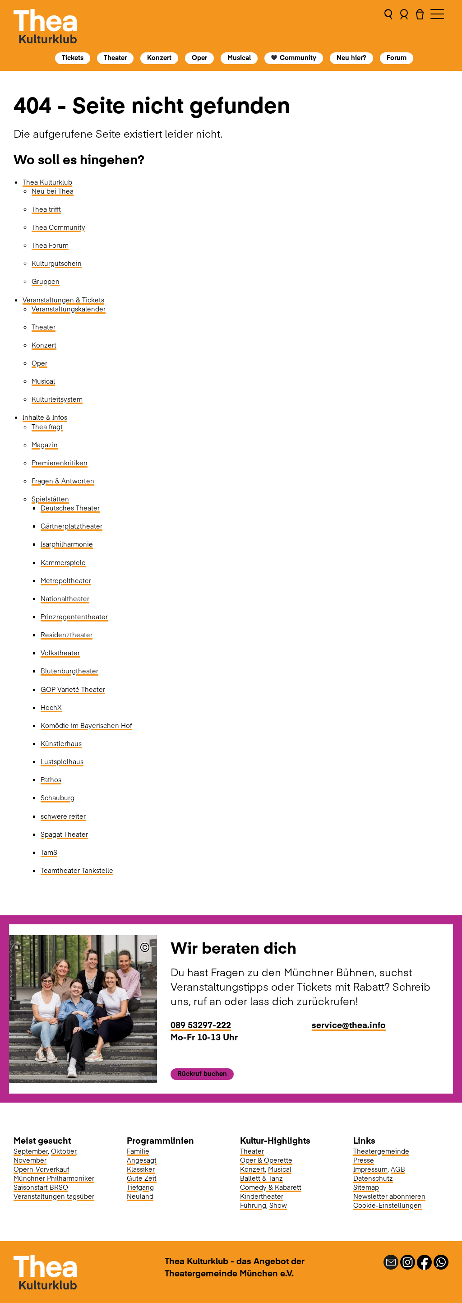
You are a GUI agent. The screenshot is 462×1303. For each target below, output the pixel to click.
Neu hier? (352, 57)
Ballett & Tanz (261, 1177)
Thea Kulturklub (47, 181)
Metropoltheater (66, 580)
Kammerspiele (63, 562)
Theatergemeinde (381, 1150)
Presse (363, 1159)
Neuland (140, 1196)
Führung (253, 1205)
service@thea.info (349, 1024)
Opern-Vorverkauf (41, 1168)
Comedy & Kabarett (270, 1187)
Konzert (159, 57)
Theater (115, 57)
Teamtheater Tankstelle (77, 870)
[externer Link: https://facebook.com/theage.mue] (424, 1261)
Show (278, 1205)
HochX (51, 707)
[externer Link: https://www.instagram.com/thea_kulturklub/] (407, 1261)
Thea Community (58, 227)
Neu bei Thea (53, 190)
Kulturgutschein (57, 263)
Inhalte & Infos (45, 417)
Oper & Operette (266, 1159)
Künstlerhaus (61, 743)
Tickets (72, 57)
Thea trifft (46, 208)
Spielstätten (50, 498)
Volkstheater (60, 652)
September (31, 1150)
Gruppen (46, 281)
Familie (138, 1150)
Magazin (45, 444)
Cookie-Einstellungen (387, 1205)
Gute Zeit (142, 1177)
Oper (199, 57)
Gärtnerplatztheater (71, 525)
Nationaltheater (65, 598)
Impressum (370, 1168)
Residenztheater (66, 634)
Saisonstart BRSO (41, 1187)
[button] (388, 26)
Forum (397, 57)
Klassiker (141, 1168)
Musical (239, 57)
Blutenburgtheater (69, 670)
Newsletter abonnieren (389, 1196)
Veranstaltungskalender (69, 308)
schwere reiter (63, 816)
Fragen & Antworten (63, 480)
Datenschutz (373, 1177)
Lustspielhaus (62, 761)
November (30, 1159)
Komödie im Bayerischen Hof (86, 725)
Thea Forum (50, 245)
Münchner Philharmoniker (54, 1177)
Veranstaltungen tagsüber (54, 1196)
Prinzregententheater (74, 616)
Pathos (51, 779)
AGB (398, 1168)
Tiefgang (140, 1187)
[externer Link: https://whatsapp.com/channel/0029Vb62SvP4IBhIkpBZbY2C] (441, 1261)
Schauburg (57, 797)
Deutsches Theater (70, 507)
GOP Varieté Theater (73, 689)
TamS (49, 852)
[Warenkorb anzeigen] (420, 26)
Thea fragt (47, 426)
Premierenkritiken (60, 462)
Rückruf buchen (202, 1073)
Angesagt (142, 1159)
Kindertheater (261, 1196)
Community (298, 57)
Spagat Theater (64, 834)
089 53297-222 (201, 1024)
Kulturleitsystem (57, 398)
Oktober (63, 1150)
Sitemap (366, 1187)
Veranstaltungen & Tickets (63, 299)
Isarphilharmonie (67, 543)
